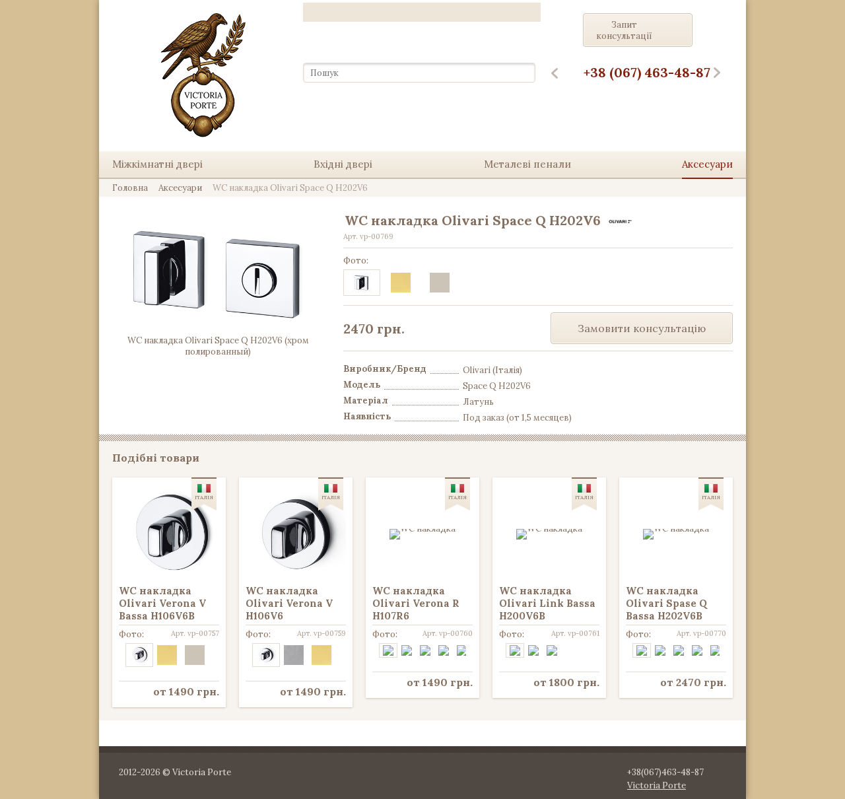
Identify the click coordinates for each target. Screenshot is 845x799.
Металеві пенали (527, 164)
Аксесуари (707, 164)
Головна (130, 187)
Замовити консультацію (642, 328)
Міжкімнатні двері (157, 164)
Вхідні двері (343, 164)
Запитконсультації (624, 30)
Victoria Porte (656, 785)
